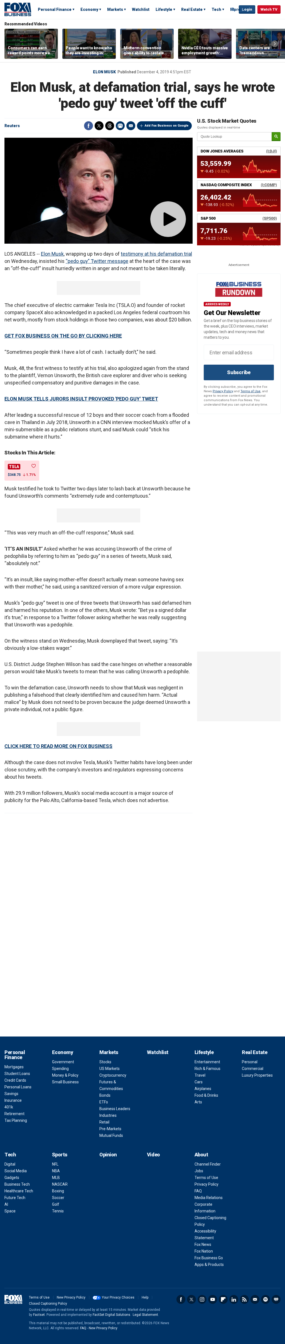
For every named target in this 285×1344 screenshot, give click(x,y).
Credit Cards (15, 1080)
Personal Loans (17, 1087)
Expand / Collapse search (233, 10)
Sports (59, 1154)
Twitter (99, 125)
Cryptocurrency (112, 1075)
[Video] (98, 191)
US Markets (109, 1068)
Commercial (252, 1068)
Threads (109, 125)
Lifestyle (164, 9)
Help (145, 1297)
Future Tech (14, 1197)
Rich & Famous (207, 1068)
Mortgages (14, 1067)
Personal (249, 1062)
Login (247, 9)
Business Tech (17, 1184)
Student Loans (17, 1073)
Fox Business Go (209, 1258)
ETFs (103, 1102)
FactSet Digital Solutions (111, 1315)
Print (120, 125)
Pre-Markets (110, 1129)
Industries (108, 1115)
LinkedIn (233, 1299)
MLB (56, 1177)
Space (10, 1211)
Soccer (58, 1197)
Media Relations (209, 1197)
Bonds (104, 1095)
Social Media (15, 1171)
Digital (9, 1164)
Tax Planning (15, 1120)
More (235, 9)
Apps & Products (209, 1264)
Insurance (13, 1100)
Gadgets (11, 1177)
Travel (200, 1075)
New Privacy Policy (71, 1297)
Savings (11, 1093)
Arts (198, 1102)
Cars (199, 1082)
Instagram (202, 1299)
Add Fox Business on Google (166, 125)
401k (8, 1107)
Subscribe (238, 372)
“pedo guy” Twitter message (97, 261)
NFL (55, 1164)
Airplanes (203, 1088)
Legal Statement (145, 1315)
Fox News (203, 1244)
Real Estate (192, 9)
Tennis (58, 1211)
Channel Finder (208, 1164)
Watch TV (269, 9)
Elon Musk (104, 72)
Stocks (105, 1062)
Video (153, 1154)
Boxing (58, 1191)
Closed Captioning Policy (48, 1304)
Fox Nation (204, 1251)
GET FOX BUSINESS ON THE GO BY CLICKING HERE (63, 336)
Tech (216, 9)
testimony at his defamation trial (156, 254)
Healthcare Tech (18, 1191)
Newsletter (254, 1299)
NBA (56, 1171)
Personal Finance (55, 9)
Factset (39, 1315)
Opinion (108, 1154)
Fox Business (17, 9)
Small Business (65, 1082)
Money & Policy (65, 1075)
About (201, 1154)
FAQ (198, 1191)
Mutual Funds (111, 1135)
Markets (115, 9)
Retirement (14, 1113)
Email (130, 125)
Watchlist (140, 9)
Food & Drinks (206, 1095)
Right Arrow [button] (274, 43)
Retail (104, 1122)
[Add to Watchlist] (33, 466)
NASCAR (60, 1184)
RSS (244, 1299)
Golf (55, 1204)
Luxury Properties (257, 1075)
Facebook (88, 125)
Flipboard (223, 1299)
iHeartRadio (276, 1299)
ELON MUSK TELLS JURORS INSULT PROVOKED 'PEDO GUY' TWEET (81, 399)
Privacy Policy (223, 391)
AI (6, 1204)
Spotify (265, 1299)
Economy (89, 9)
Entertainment (207, 1062)
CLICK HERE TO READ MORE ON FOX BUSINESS (58, 746)
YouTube (212, 1299)
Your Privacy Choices (118, 1297)
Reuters (12, 125)
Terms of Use (250, 391)
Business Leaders (114, 1108)
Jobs (199, 1171)
